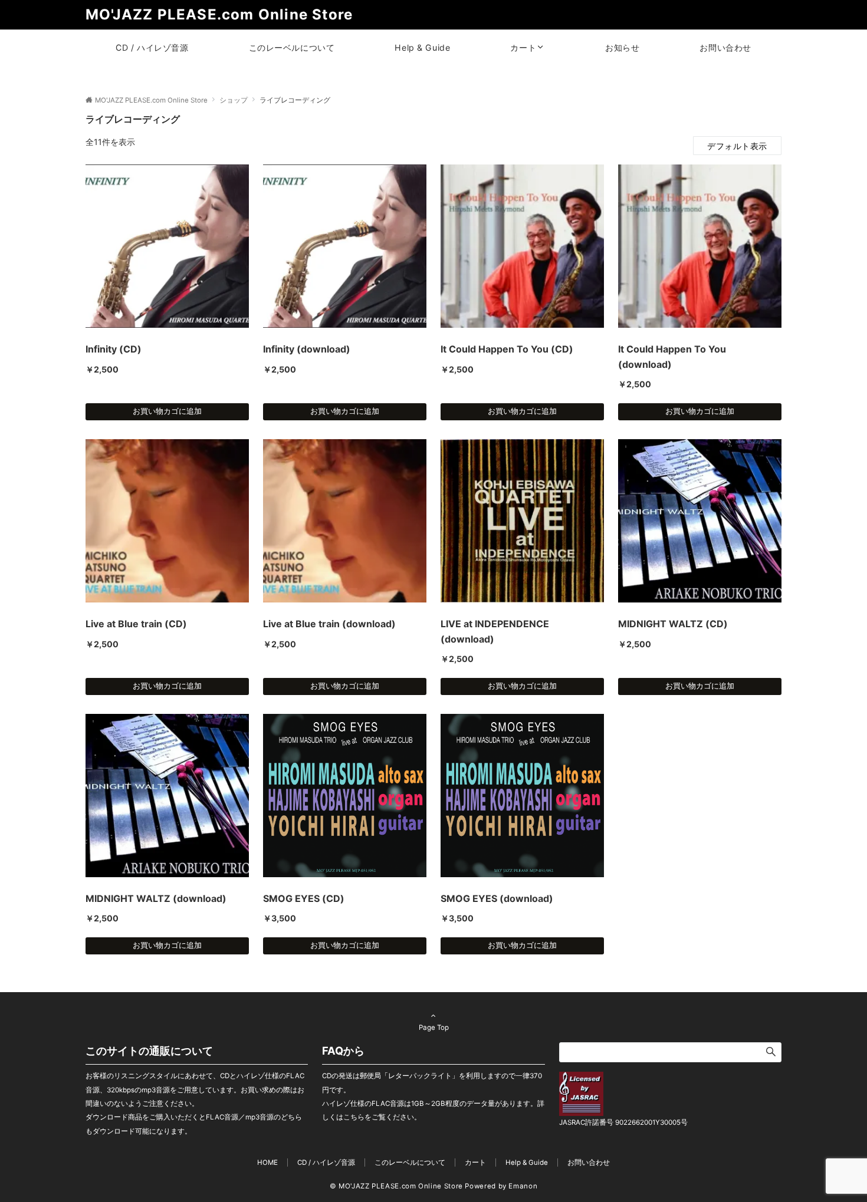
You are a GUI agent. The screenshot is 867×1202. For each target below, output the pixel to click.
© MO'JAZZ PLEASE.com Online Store (396, 1186)
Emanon (522, 1186)
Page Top (434, 1027)
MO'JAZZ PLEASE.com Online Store (219, 14)
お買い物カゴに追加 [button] (167, 411)
